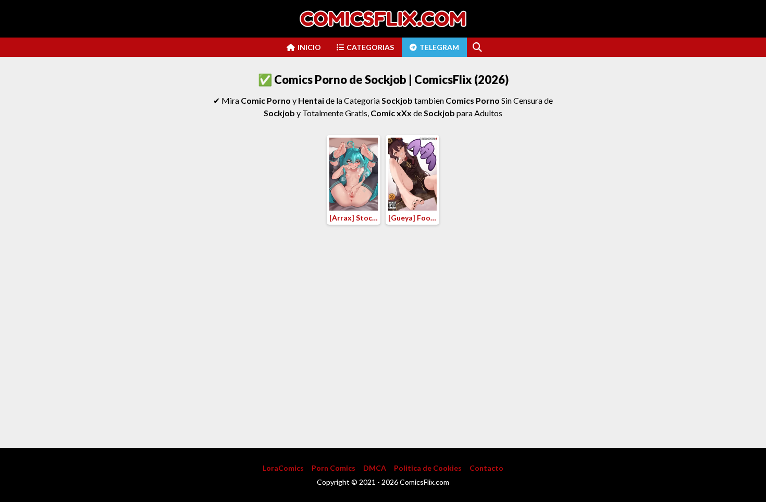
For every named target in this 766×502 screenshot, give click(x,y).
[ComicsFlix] (383, 18)
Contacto (486, 467)
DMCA (374, 467)
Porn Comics (333, 467)
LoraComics (283, 467)
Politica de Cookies (428, 467)
